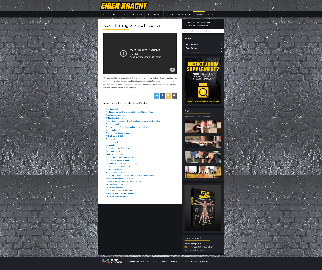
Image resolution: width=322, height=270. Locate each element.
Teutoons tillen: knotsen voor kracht (120, 133)
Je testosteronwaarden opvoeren (119, 178)
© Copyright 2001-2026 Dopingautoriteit (141, 261)
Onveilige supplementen (115, 115)
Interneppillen (111, 145)
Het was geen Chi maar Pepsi (118, 166)
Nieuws (211, 14)
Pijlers (114, 14)
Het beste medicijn (113, 142)
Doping (169, 14)
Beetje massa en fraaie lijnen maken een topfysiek (126, 127)
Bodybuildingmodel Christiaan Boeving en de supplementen (130, 175)
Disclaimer (194, 261)
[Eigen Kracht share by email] (168, 96)
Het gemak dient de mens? (117, 196)
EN (215, 10)
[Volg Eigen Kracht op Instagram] (221, 4)
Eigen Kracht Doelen (132, 14)
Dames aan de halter (114, 187)
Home (103, 14)
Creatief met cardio (113, 169)
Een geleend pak (112, 124)
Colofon (164, 261)
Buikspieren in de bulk (115, 136)
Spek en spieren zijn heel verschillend (121, 193)
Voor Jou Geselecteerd (201, 22)
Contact (184, 261)
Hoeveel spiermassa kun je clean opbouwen (124, 181)
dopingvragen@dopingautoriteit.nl (200, 247)
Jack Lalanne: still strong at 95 (118, 184)
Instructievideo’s (192, 44)
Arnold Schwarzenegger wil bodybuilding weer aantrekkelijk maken (133, 121)
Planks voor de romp (114, 154)
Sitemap (174, 261)
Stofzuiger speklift (113, 151)
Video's (198, 15)
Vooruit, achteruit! (113, 130)
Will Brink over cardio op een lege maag (122, 163)
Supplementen (154, 14)
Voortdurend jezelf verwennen (118, 172)
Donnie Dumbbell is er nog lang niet (120, 157)
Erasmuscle (111, 139)
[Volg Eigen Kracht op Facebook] (216, 4)
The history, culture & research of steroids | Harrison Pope (129, 112)
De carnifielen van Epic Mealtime (119, 148)
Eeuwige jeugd (112, 109)
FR (220, 10)
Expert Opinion (191, 48)
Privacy (205, 261)
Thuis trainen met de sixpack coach (120, 160)
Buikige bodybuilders (114, 118)
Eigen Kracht (184, 14)
